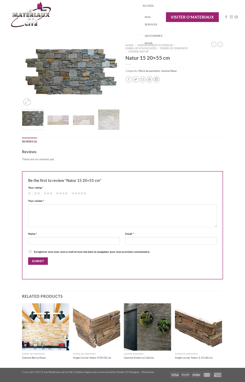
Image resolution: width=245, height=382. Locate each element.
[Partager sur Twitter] (136, 79)
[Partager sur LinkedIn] (156, 79)
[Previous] (28, 74)
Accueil (148, 5)
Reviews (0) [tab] (29, 141)
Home (129, 45)
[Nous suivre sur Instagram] (231, 17)
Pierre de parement (174, 48)
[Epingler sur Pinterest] (149, 79)
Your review (36, 200)
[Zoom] (27, 102)
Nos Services (151, 20)
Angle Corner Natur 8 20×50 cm (92, 357)
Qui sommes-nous (154, 39)
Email (129, 233)
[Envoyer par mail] (143, 79)
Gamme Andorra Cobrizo (139, 357)
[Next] (112, 74)
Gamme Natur (138, 51)
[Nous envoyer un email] (236, 17)
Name (32, 233)
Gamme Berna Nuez (34, 357)
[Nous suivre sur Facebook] (226, 17)
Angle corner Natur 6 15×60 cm (194, 357)
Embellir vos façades (140, 48)
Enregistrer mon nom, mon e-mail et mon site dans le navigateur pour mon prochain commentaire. (92, 251)
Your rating (35, 187)
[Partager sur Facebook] (129, 79)
